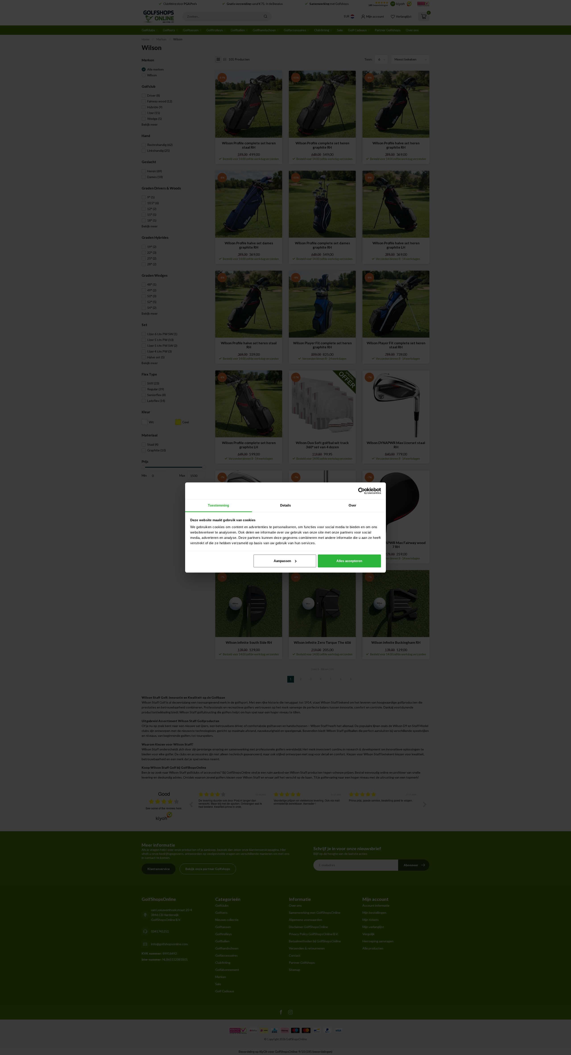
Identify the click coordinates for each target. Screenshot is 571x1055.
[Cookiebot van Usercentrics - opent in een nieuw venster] (361, 491)
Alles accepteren (349, 561)
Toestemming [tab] (218, 505)
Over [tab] (352, 505)
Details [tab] (285, 505)
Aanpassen (282, 561)
